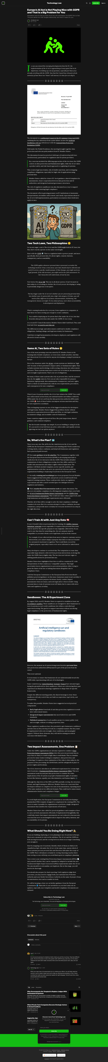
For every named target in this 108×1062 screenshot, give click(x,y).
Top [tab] (29, 987)
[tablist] (33, 939)
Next (76, 926)
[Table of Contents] (2, 531)
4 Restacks (40, 915)
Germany (57, 684)
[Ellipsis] (80, 953)
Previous (32, 926)
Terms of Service (62, 1034)
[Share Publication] (89, 3)
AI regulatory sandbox (35, 604)
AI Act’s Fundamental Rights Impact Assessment (46, 493)
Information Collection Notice (49, 1037)
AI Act (41, 282)
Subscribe (96, 3)
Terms (54, 1051)
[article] (54, 996)
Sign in (103, 3)
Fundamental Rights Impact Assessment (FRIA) (56, 771)
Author (32, 955)
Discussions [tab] (38, 987)
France (63, 684)
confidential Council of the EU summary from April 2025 (59, 138)
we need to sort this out (46, 325)
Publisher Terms (65, 1050)
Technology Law (35, 20)
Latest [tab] (32, 987)
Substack (47, 1059)
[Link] (25, 243)
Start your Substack (50, 1055)
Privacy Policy (44, 1036)
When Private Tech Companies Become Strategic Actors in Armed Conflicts (47, 1006)
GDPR (39, 253)
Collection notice (61, 1051)
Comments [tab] (30, 939)
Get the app (61, 1055)
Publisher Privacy (56, 1050)
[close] (68, 1010)
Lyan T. (32, 953)
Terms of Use (55, 1036)
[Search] (86, 3)
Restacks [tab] (37, 939)
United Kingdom (47, 684)
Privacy (50, 1051)
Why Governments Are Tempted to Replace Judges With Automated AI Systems (47, 992)
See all (30, 1029)
